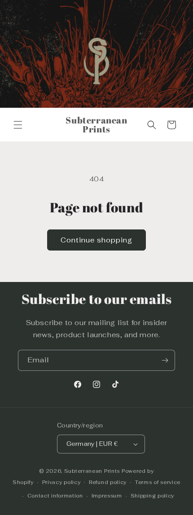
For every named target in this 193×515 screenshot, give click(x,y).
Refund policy (108, 482)
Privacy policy (61, 482)
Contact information (55, 496)
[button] (18, 125)
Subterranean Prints (92, 471)
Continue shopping (96, 240)
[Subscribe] (165, 360)
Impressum (107, 496)
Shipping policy (153, 496)
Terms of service (157, 482)
